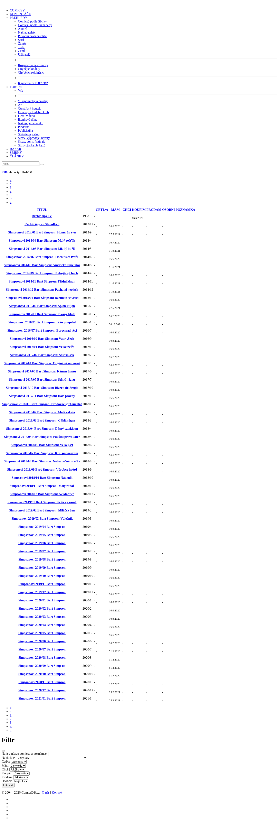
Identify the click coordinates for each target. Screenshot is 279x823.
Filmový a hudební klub (33, 112)
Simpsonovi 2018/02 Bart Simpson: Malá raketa (42, 412)
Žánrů (22, 43)
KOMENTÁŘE (20, 14)
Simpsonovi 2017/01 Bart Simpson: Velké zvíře (42, 347)
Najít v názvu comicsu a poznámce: (24, 753)
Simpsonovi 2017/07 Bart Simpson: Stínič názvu (42, 379)
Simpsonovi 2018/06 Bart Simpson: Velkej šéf (42, 445)
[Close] (3, 750)
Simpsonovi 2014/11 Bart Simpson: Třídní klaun (42, 281)
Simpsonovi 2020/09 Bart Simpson (42, 665)
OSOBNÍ (168, 209)
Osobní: (7, 781)
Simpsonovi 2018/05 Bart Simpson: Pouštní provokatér (42, 436)
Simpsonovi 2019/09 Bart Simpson (42, 567)
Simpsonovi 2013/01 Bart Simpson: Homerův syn (42, 232)
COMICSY (17, 10)
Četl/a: (6, 761)
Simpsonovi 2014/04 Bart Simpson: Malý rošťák (42, 240)
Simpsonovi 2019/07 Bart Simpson (42, 551)
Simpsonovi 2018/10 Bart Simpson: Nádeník (42, 477)
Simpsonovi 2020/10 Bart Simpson (42, 674)
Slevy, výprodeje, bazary (34, 138)
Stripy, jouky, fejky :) (31, 145)
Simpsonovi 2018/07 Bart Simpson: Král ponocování (42, 453)
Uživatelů (24, 54)
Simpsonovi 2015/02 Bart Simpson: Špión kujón (42, 306)
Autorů (22, 28)
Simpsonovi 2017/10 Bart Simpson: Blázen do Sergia (42, 387)
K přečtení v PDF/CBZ (33, 83)
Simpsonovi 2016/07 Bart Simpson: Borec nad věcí (42, 330)
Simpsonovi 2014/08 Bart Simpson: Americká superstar (42, 265)
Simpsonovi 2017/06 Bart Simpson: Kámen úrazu (42, 371)
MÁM (115, 209)
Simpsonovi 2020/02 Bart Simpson (42, 608)
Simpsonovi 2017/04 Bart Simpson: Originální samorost (42, 363)
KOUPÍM (139, 209)
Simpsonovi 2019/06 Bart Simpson (42, 543)
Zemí (21, 51)
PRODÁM (153, 209)
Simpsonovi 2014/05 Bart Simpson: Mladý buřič (42, 248)
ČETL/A (102, 209)
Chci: (5, 769)
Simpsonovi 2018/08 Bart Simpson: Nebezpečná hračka (42, 461)
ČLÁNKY (17, 156)
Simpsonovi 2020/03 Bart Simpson (42, 616)
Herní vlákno (26, 116)
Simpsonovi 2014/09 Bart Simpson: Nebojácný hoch (42, 273)
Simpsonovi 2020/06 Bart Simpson (42, 641)
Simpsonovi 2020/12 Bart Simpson (42, 690)
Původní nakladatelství (32, 36)
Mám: (5, 765)
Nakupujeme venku (30, 123)
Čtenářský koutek (29, 108)
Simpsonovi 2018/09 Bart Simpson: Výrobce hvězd (42, 469)
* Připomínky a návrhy (33, 101)
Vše (20, 90)
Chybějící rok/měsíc (31, 72)
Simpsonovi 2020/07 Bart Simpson (42, 649)
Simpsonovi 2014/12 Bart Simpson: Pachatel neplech (42, 289)
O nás (45, 792)
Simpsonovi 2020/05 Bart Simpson (42, 633)
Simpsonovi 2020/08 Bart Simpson (42, 657)
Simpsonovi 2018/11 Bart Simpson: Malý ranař (42, 486)
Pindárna (23, 127)
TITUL (42, 209)
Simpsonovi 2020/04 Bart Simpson (42, 625)
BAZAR (15, 149)
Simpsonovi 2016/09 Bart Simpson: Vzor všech (42, 338)
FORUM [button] (16, 87)
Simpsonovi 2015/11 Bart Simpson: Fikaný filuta (42, 314)
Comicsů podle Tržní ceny (35, 25)
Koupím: (7, 773)
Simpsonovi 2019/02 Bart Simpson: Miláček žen (42, 510)
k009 (5, 172)
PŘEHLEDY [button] (18, 17)
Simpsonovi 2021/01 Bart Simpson (42, 698)
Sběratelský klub (28, 134)
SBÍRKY (16, 152)
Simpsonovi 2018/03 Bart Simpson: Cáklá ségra (42, 420)
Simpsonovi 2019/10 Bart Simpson (42, 575)
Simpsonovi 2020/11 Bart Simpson (42, 682)
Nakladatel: (9, 757)
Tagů (21, 47)
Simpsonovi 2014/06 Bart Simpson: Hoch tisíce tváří (42, 257)
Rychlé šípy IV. (42, 216)
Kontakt (57, 792)
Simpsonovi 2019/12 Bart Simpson (42, 592)
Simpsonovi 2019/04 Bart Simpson (42, 526)
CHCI (127, 209)
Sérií (21, 39)
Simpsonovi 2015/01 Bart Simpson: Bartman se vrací (42, 297)
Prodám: (7, 777)
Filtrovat (8, 785)
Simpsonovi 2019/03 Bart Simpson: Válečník (42, 518)
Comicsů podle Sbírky (32, 21)
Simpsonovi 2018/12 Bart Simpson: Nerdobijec (42, 494)
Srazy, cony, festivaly (31, 141)
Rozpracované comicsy (33, 65)
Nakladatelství (27, 32)
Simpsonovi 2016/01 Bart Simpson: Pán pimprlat (42, 322)
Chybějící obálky (29, 69)
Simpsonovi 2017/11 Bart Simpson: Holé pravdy (42, 396)
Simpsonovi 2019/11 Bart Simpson (42, 584)
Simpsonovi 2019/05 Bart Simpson (42, 535)
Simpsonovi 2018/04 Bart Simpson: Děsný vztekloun (42, 428)
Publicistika (25, 130)
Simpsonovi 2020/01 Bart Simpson (42, 600)
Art (20, 105)
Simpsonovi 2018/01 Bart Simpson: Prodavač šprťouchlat (42, 404)
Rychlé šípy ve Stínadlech (42, 224)
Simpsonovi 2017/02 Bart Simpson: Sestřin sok (42, 355)
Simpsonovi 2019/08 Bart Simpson (42, 559)
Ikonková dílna (27, 119)
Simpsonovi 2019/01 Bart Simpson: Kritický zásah (42, 502)
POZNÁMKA (185, 209)
